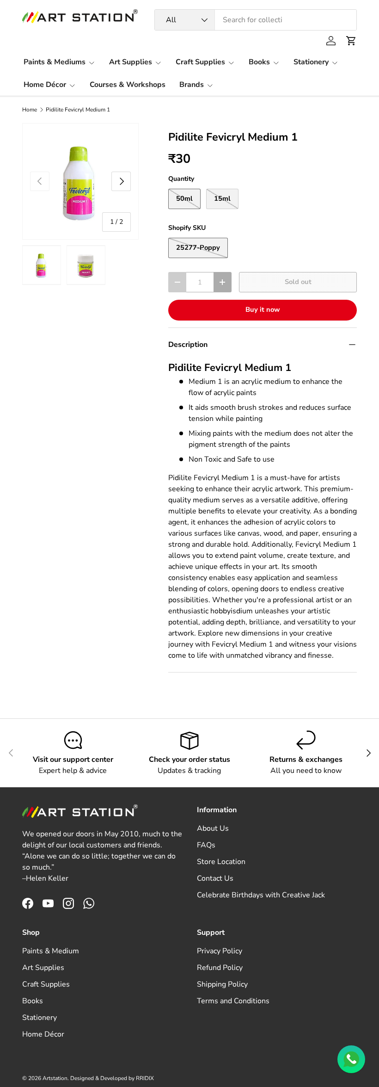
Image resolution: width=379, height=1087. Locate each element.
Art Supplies (43, 968)
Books (32, 1001)
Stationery (39, 1018)
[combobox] (255, 20)
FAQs (206, 845)
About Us (213, 828)
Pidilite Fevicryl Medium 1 (78, 109)
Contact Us (215, 878)
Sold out (298, 281)
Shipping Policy (222, 984)
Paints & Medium (50, 951)
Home (29, 109)
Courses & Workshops (127, 85)
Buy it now (262, 309)
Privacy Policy (219, 951)
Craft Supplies (46, 984)
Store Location (221, 862)
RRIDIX (145, 1078)
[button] (351, 41)
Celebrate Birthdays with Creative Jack (261, 895)
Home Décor (43, 1034)
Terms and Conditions (233, 1001)
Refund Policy (220, 968)
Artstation (55, 1078)
